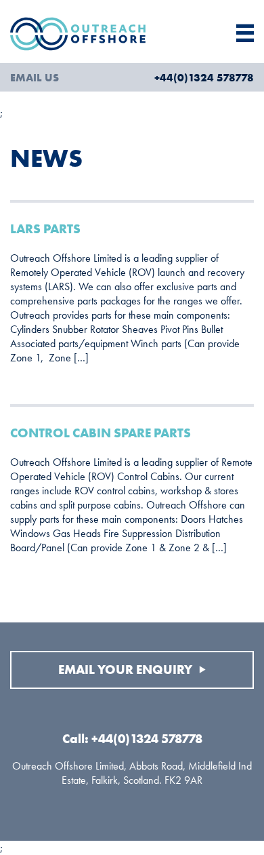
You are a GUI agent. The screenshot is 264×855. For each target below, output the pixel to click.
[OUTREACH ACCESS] (99, 35)
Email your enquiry (126, 669)
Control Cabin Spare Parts (100, 432)
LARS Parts (45, 228)
